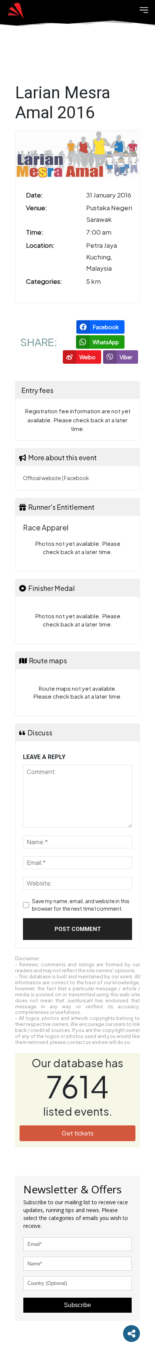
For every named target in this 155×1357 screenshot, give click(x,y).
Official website (42, 478)
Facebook (76, 478)
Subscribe (77, 1305)
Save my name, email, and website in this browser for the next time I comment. (80, 905)
